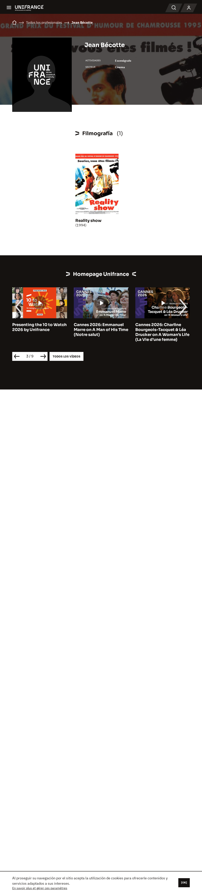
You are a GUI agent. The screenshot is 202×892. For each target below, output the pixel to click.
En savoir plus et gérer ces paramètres (39, 888)
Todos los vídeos (66, 356)
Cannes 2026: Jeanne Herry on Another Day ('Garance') (158, 329)
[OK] (184, 882)
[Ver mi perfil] (188, 8)
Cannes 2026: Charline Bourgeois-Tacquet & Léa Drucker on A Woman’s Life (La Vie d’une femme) (102, 332)
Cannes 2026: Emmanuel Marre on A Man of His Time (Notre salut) (40, 329)
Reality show (88, 220)
